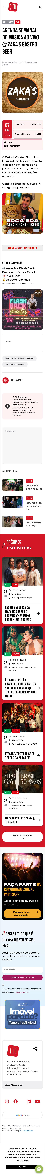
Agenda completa (22, 835)
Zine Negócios (13, 1085)
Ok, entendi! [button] (22, 1167)
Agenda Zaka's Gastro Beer (19, 358)
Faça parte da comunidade (21, 913)
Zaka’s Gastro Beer (12, 146)
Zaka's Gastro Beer (15, 364)
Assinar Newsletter (21, 977)
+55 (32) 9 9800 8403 (27, 1131)
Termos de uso (22, 992)
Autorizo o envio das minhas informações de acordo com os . (21, 990)
